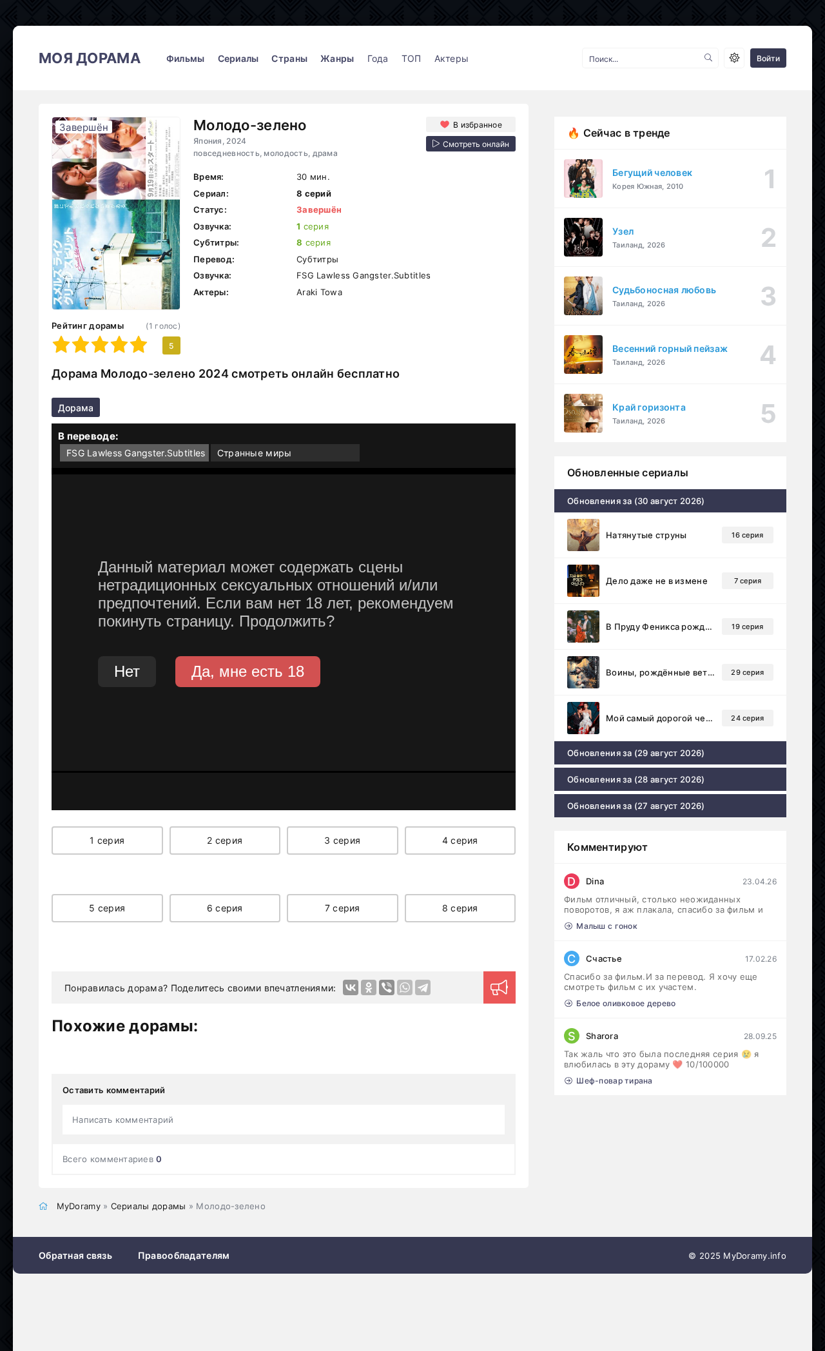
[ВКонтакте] (350, 987)
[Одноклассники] (368, 987)
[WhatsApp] (404, 987)
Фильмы (185, 58)
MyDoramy (79, 1206)
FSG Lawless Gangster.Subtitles (135, 452)
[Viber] (386, 987)
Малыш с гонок (606, 926)
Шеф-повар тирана (614, 1080)
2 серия (224, 840)
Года (378, 58)
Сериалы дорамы (148, 1206)
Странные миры (254, 452)
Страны (289, 58)
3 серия (342, 840)
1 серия (107, 840)
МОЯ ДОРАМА (90, 58)
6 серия (225, 907)
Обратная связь (75, 1255)
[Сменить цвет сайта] (734, 58)
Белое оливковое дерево (625, 1003)
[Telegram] (423, 987)
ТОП (412, 58)
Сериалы (238, 58)
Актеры (451, 58)
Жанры (337, 58)
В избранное (477, 125)
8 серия (460, 907)
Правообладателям (183, 1255)
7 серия (342, 907)
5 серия (107, 907)
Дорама (75, 407)
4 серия (460, 840)
